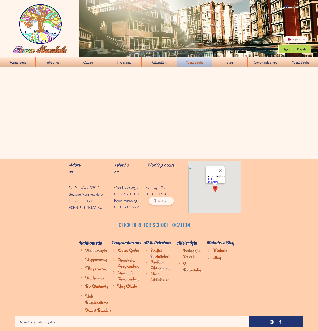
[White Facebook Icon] (280, 322)
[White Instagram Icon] (271, 322)
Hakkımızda (96, 250)
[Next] (81, 250)
